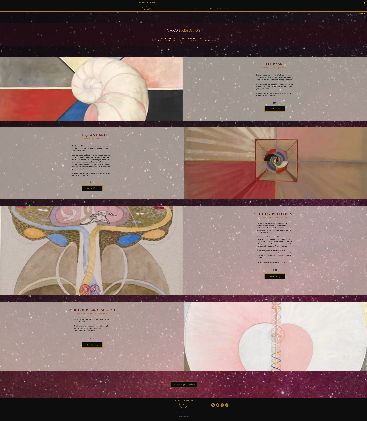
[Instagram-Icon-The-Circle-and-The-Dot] (227, 405)
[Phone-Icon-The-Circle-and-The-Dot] (213, 405)
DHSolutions (186, 416)
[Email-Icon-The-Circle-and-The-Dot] (217, 405)
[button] (204, 9)
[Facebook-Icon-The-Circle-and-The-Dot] (222, 405)
